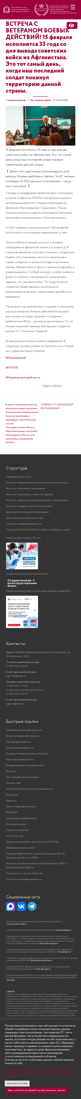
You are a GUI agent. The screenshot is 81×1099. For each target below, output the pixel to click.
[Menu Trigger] (73, 7)
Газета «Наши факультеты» (21, 806)
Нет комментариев (41, 100)
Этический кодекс (16, 824)
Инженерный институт (18, 477)
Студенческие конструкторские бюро (27, 574)
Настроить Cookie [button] (17, 1083)
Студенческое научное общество (24, 873)
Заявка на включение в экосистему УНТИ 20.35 (32, 842)
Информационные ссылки (20, 848)
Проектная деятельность (20, 748)
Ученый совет (13, 783)
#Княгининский (16, 358)
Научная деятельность (18, 742)
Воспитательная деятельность (23, 736)
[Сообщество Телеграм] (32, 906)
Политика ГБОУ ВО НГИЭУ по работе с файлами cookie (37, 530)
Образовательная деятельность (24, 730)
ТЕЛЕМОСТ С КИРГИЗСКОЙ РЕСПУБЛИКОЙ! (56, 406)
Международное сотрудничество (25, 765)
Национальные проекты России (23, 538)
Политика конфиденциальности (23, 524)
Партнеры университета (19, 759)
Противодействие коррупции (22, 777)
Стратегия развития (17, 830)
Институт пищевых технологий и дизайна (29, 506)
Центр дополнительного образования (27, 512)
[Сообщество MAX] (10, 906)
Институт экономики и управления (25, 488)
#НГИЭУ (12, 368)
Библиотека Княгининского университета (29, 789)
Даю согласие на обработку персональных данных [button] (36, 1090)
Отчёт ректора (14, 836)
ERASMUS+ (12, 812)
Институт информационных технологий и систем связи (37, 483)
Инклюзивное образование (21, 818)
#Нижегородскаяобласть (23, 377)
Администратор (17, 100)
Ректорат (11, 771)
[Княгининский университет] (40, 10)
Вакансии (11, 801)
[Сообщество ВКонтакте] (21, 906)
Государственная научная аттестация (27, 754)
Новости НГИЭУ (52, 386)
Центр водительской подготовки (24, 518)
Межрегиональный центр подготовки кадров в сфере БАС (38, 591)
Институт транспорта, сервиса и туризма (29, 494)
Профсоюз (12, 795)
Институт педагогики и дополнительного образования (37, 500)
